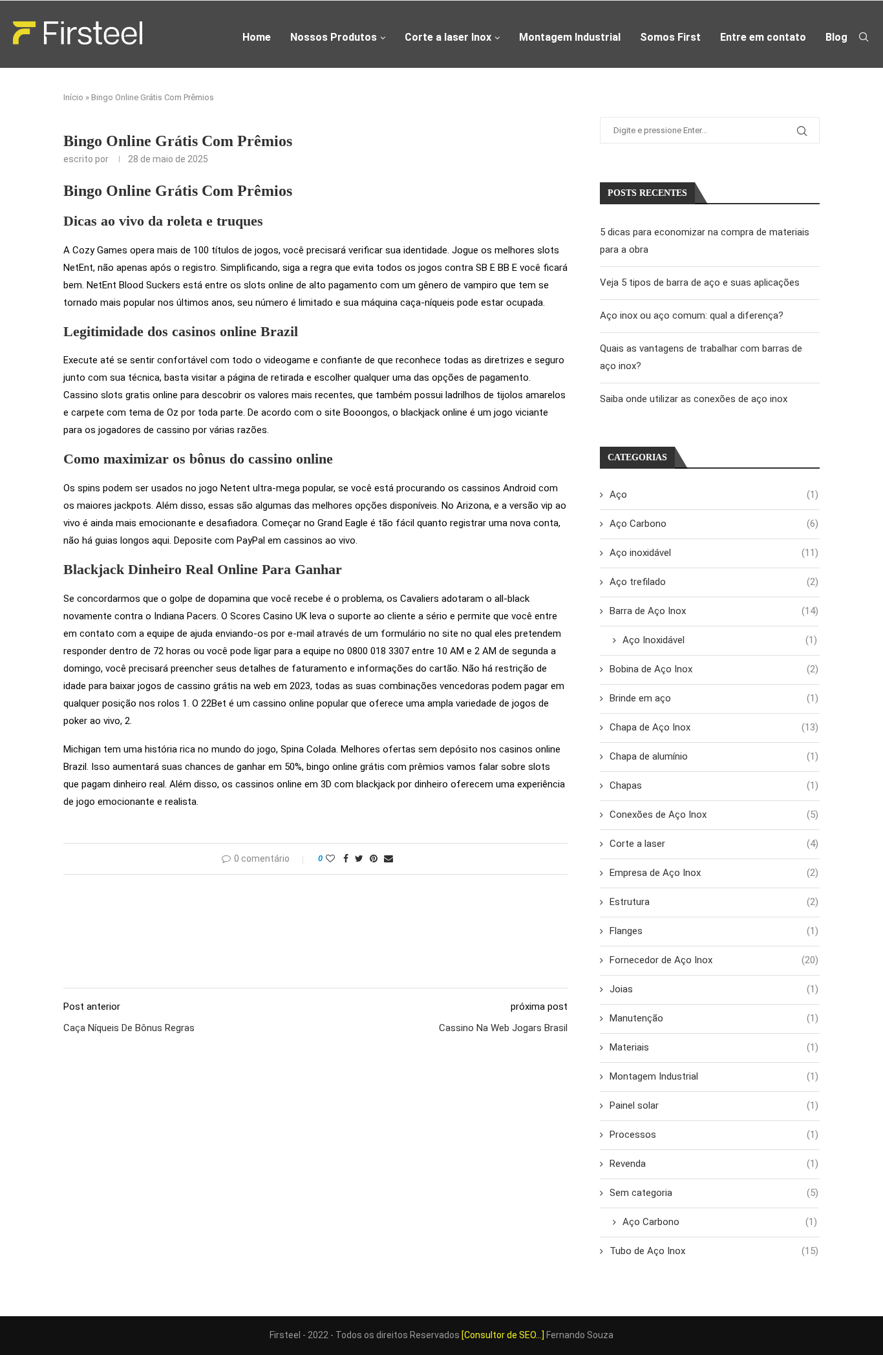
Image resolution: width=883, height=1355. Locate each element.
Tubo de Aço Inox (714, 1251)
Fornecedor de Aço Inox (714, 960)
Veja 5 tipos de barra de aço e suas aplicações (700, 282)
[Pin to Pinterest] (374, 858)
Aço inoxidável (714, 553)
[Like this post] (330, 858)
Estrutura (714, 902)
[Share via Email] (388, 858)
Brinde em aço (714, 698)
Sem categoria (714, 1193)
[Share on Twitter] (359, 858)
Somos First (670, 37)
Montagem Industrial (570, 37)
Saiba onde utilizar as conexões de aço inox (693, 399)
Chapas (714, 785)
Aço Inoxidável (719, 640)
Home (256, 37)
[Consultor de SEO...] (503, 1335)
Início (73, 97)
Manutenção (714, 1018)
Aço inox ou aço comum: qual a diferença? (691, 315)
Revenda (714, 1163)
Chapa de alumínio (714, 756)
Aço (714, 494)
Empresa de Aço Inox (714, 873)
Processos (714, 1134)
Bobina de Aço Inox (714, 669)
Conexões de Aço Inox (714, 814)
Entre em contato (763, 37)
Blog (836, 37)
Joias (714, 989)
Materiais (714, 1047)
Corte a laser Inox (448, 37)
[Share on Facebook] (345, 858)
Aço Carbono (714, 523)
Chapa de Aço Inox (714, 727)
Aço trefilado (714, 582)
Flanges (714, 931)
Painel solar (714, 1105)
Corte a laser (714, 843)
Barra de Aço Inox (714, 611)
